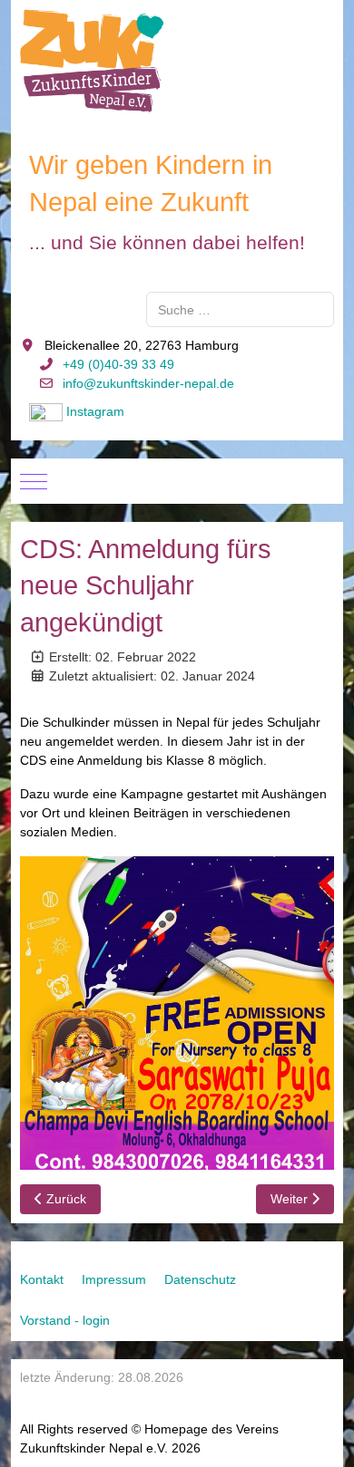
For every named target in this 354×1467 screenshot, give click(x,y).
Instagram (95, 411)
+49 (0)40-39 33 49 (118, 364)
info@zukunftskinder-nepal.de (148, 383)
